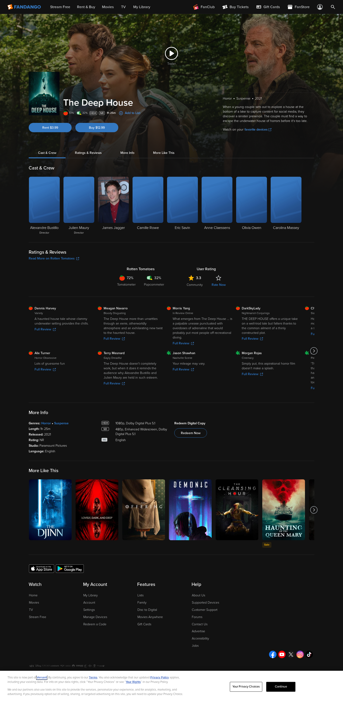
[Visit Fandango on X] (291, 654)
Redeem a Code (94, 624)
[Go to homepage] (24, 7)
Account (89, 603)
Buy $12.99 (97, 128)
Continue (281, 686)
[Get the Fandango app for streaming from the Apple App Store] (41, 568)
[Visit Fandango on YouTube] (282, 654)
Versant (42, 677)
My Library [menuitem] (141, 7)
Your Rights (133, 682)
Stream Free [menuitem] (60, 7)
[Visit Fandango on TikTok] (309, 654)
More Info (127, 153)
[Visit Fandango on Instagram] (300, 654)
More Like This (164, 153)
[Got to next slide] (313, 351)
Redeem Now (190, 433)
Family (142, 603)
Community (195, 285)
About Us (198, 595)
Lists (140, 595)
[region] (171, 686)
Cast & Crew (47, 153)
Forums (197, 617)
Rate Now (219, 285)
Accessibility (200, 638)
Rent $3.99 (50, 128)
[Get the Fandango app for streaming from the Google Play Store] (70, 568)
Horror (46, 423)
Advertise (198, 631)
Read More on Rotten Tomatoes (52, 258)
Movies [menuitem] (108, 7)
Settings (89, 610)
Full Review (43, 329)
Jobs (195, 646)
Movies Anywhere (150, 617)
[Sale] (283, 509)
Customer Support (204, 610)
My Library (90, 595)
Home (33, 595)
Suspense (61, 423)
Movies (34, 603)
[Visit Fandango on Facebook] (273, 654)
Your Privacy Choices (246, 686)
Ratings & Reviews (88, 153)
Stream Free (37, 617)
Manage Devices (95, 617)
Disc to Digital (147, 610)
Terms (93, 677)
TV (31, 610)
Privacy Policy (159, 677)
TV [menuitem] (123, 7)
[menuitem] (268, 7)
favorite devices (256, 129)
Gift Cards (144, 624)
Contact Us (199, 624)
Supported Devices (205, 603)
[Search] (333, 7)
